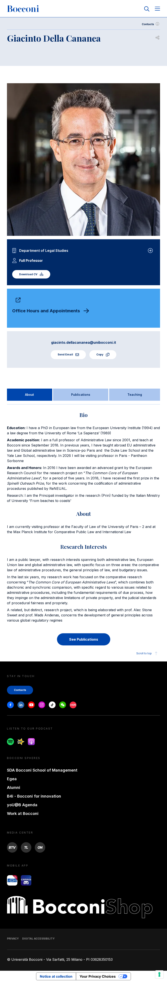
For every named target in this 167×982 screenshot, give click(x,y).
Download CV (28, 274)
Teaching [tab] (134, 394)
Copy (100, 354)
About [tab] (29, 394)
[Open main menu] (157, 9)
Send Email (66, 354)
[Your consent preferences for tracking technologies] (159, 974)
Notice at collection (56, 976)
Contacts (148, 24)
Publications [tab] (80, 394)
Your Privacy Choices (98, 976)
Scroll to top (144, 653)
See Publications (83, 639)
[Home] (23, 9)
